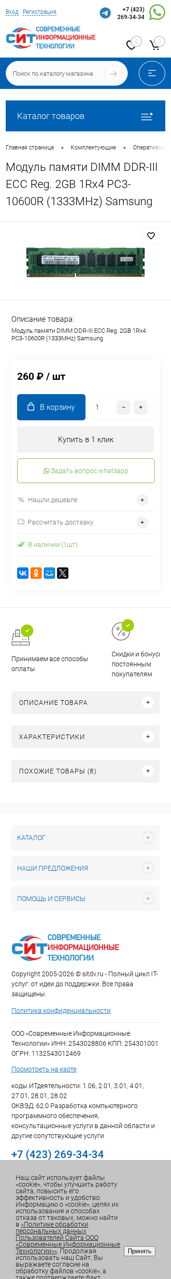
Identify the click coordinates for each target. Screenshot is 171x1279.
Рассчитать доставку (61, 522)
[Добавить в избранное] (151, 236)
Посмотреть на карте (43, 1069)
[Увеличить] (85, 262)
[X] (62, 573)
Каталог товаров (51, 116)
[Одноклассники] (36, 573)
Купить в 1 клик (86, 439)
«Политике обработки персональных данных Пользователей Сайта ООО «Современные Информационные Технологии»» (68, 1237)
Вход (12, 12)
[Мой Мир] (49, 573)
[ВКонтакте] (22, 573)
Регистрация (40, 12)
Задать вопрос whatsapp (88, 471)
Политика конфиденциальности (61, 1010)
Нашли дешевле (52, 500)
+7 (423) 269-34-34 (130, 13)
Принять (140, 1251)
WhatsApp (157, 13)
